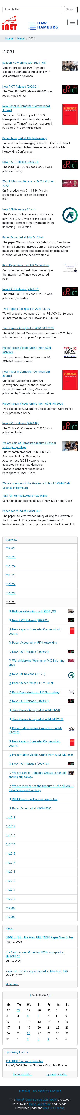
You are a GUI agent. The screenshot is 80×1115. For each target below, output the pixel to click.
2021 (11, 593)
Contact (55, 1091)
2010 (11, 899)
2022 (11, 584)
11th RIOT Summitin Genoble (24, 1061)
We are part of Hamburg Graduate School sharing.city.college (37, 775)
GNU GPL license (53, 1108)
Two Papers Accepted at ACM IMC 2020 (28, 328)
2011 (11, 889)
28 (18, 1010)
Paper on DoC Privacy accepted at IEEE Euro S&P (37, 971)
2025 (11, 557)
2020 (11, 602)
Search (70, 9)
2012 (11, 880)
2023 (11, 575)
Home (9, 38)
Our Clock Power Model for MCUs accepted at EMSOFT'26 (35, 954)
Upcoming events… (57, 1074)
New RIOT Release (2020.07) (20, 289)
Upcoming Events (17, 1052)
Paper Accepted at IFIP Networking (24, 138)
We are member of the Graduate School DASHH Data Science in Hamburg (41, 788)
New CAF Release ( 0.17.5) (18, 209)
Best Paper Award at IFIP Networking (26, 265)
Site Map (25, 1091)
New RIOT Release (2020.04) (20, 162)
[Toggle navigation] (72, 22)
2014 (11, 862)
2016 (11, 844)
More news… (12, 984)
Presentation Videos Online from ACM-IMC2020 (32, 403)
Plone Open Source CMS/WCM (36, 1099)
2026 (11, 548)
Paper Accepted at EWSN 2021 (22, 511)
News (21, 38)
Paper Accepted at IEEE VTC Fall (22, 237)
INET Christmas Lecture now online (25, 495)
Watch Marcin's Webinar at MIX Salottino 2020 (36, 663)
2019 (11, 817)
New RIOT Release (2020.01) (20, 86)
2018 (11, 826)
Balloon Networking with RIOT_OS (24, 62)
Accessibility (41, 1091)
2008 (11, 917)
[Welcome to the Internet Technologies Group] (33, 22)
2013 (11, 871)
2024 (11, 566)
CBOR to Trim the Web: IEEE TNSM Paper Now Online (39, 937)
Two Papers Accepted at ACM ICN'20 (26, 309)
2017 (11, 835)
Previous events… (22, 1074)
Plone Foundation (40, 1104)
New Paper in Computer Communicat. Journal (34, 631)
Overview (11, 539)
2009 (11, 908)
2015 (11, 853)
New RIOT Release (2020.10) (20, 423)
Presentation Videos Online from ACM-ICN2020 (35, 730)
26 (28, 1033)
